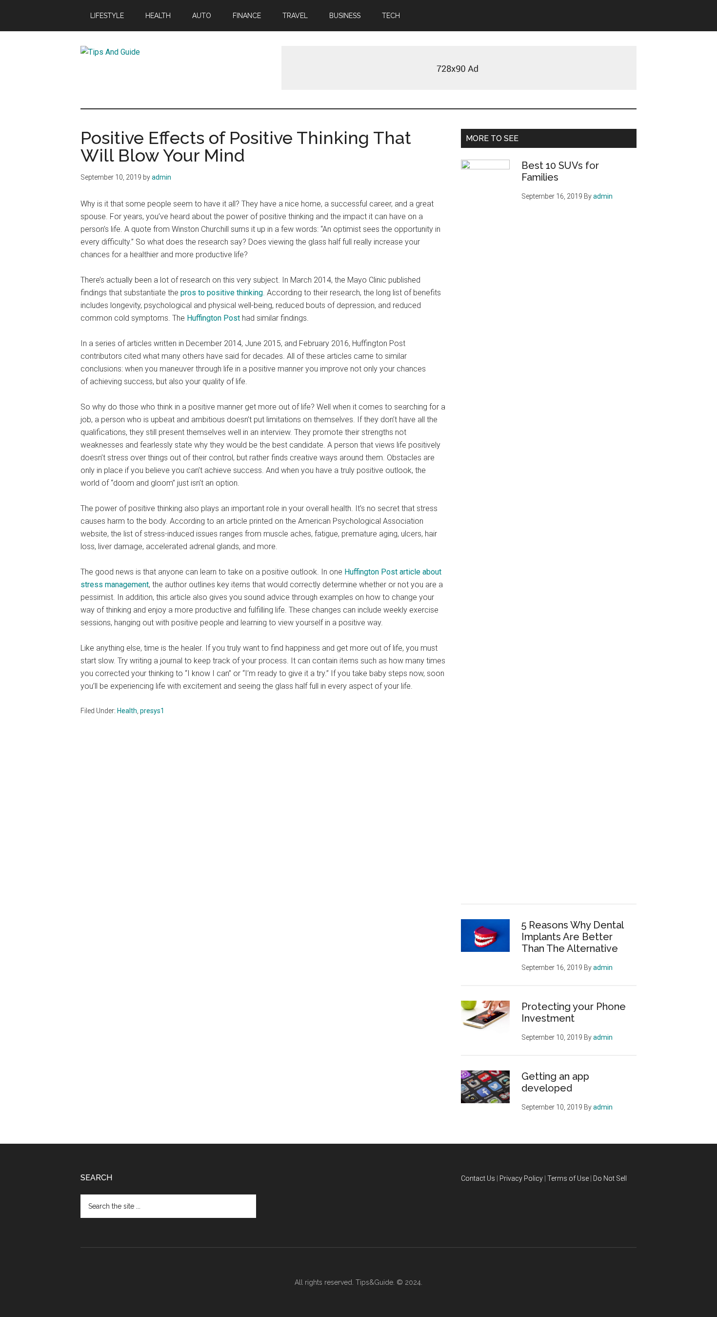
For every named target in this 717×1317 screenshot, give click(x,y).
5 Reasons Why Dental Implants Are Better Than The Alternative (572, 936)
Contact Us (478, 1178)
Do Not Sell (610, 1178)
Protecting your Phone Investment (573, 1012)
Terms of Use (568, 1178)
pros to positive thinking (221, 292)
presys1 (152, 711)
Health (127, 711)
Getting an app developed (555, 1082)
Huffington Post (213, 318)
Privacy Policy (521, 1178)
